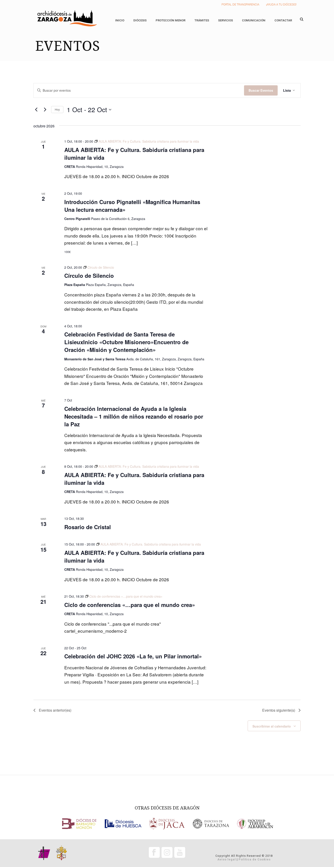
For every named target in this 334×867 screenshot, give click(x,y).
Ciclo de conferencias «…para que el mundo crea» (129, 605)
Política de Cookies (255, 859)
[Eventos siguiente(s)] (45, 109)
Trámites (201, 20)
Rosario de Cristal (87, 527)
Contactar (283, 20)
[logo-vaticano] (61, 853)
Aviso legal (226, 859)
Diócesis (140, 20)
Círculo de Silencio (89, 275)
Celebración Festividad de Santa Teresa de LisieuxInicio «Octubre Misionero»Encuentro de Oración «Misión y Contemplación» (126, 342)
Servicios (225, 20)
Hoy (57, 109)
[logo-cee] (44, 853)
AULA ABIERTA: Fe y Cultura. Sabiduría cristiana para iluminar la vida (134, 153)
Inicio (119, 20)
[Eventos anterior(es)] (36, 109)
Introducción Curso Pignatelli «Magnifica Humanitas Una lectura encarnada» (132, 205)
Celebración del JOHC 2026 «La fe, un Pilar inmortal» (133, 656)
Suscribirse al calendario (271, 726)
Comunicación (253, 20)
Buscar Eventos (261, 90)
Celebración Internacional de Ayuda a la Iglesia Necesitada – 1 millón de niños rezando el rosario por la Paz (133, 416)
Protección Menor (170, 20)
